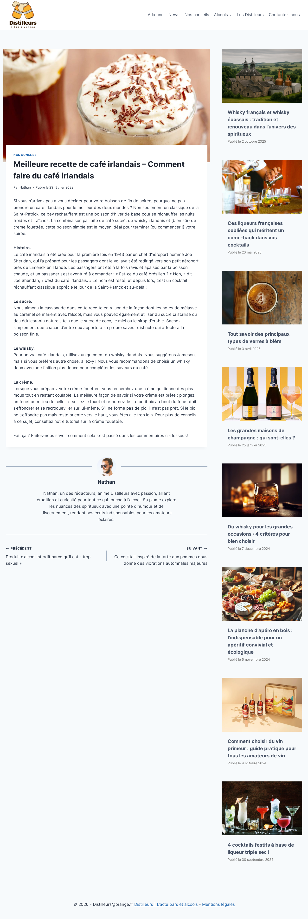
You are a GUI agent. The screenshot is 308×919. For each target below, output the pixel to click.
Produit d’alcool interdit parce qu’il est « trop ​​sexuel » (49, 556)
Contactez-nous (284, 14)
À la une (156, 14)
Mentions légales (218, 904)
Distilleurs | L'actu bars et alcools (166, 904)
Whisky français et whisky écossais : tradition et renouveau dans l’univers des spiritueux (262, 123)
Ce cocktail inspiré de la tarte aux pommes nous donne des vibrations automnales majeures (160, 556)
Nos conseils (197, 14)
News (174, 14)
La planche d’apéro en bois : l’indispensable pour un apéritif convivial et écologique (260, 641)
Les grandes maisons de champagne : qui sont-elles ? (261, 434)
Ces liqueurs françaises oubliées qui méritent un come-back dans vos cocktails (256, 234)
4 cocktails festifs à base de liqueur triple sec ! (261, 848)
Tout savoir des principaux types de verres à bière (258, 337)
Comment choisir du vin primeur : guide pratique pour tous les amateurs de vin (262, 748)
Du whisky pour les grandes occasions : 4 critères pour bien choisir (260, 534)
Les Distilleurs (250, 14)
